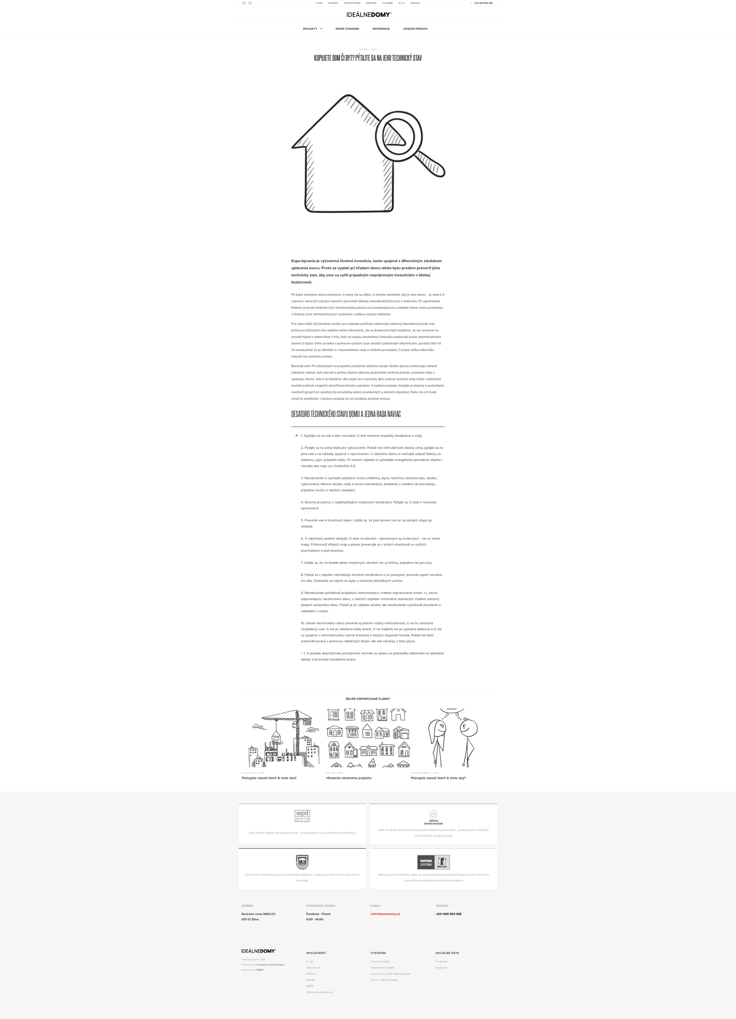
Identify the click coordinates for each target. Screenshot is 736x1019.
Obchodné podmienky (319, 992)
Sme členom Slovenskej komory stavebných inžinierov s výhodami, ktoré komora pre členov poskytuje (302, 877)
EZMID (259, 970)
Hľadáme (387, 3)
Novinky (333, 3)
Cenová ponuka (415, 29)
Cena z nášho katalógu (384, 980)
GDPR (309, 986)
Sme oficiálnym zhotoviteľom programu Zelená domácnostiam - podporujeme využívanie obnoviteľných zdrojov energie (434, 832)
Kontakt (416, 3)
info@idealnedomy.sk (385, 914)
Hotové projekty (380, 961)
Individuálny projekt (382, 967)
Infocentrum (352, 3)
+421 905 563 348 (483, 3)
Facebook (441, 961)
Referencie (381, 29)
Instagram (441, 967)
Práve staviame (347, 29)
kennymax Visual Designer (270, 964)
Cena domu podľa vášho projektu (390, 973)
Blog (402, 3)
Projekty (310, 29)
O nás (319, 3)
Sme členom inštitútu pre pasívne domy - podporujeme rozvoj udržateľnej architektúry (302, 833)
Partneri (371, 3)
